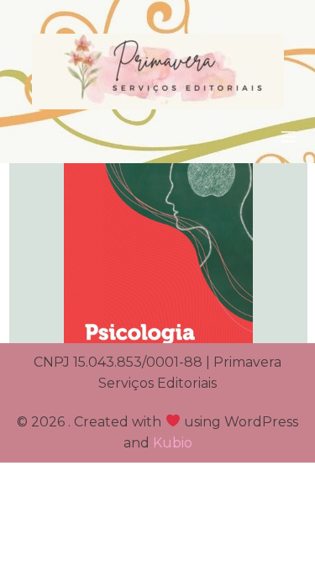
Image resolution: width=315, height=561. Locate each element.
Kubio (172, 443)
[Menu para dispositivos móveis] (288, 136)
